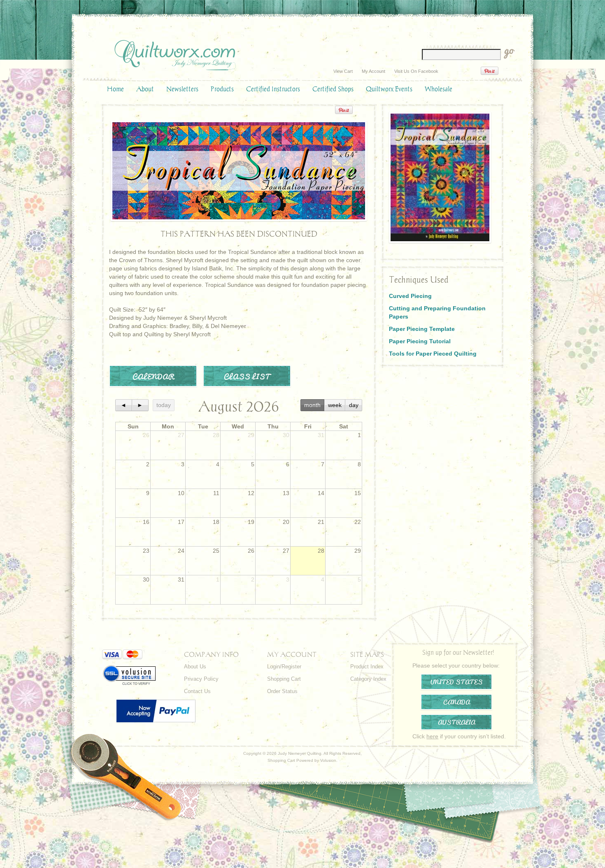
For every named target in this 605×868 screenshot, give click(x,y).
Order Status (282, 691)
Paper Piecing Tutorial (420, 341)
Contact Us (197, 691)
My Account (373, 71)
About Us (195, 666)
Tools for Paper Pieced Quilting (433, 353)
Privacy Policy (201, 679)
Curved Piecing (410, 296)
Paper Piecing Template (422, 329)
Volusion (328, 760)
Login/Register (284, 666)
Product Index (367, 666)
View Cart (343, 71)
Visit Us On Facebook (416, 71)
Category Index (368, 679)
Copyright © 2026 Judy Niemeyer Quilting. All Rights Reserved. (302, 753)
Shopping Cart (284, 679)
